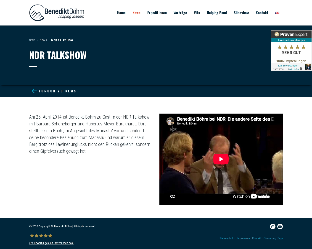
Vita (197, 12)
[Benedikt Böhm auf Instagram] (272, 226)
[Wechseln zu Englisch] (277, 13)
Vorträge (180, 12)
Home (121, 12)
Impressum (243, 238)
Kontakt (262, 12)
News (136, 12)
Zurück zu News (58, 90)
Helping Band (217, 12)
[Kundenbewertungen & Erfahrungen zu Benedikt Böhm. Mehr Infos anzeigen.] (291, 50)
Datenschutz (227, 238)
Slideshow (241, 12)
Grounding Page (273, 238)
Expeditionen (157, 12)
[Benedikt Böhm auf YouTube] (280, 226)
